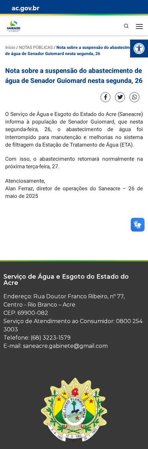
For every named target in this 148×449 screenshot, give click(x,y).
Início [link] (10, 47)
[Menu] (139, 26)
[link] (139, 48)
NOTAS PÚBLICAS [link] (36, 47)
